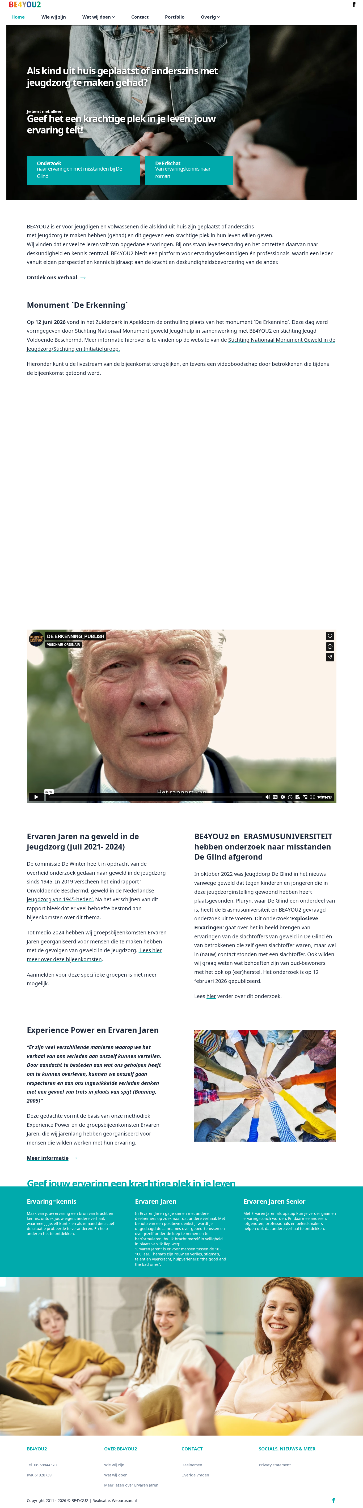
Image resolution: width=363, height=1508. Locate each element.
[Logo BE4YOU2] (25, 4)
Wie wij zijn (53, 17)
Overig (208, 17)
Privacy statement (275, 1464)
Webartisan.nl (124, 1500)
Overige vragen (195, 1474)
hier (211, 996)
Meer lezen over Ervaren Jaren (131, 1485)
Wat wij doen (96, 17)
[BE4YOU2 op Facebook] (354, 4)
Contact (140, 17)
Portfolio (174, 17)
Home (18, 17)
